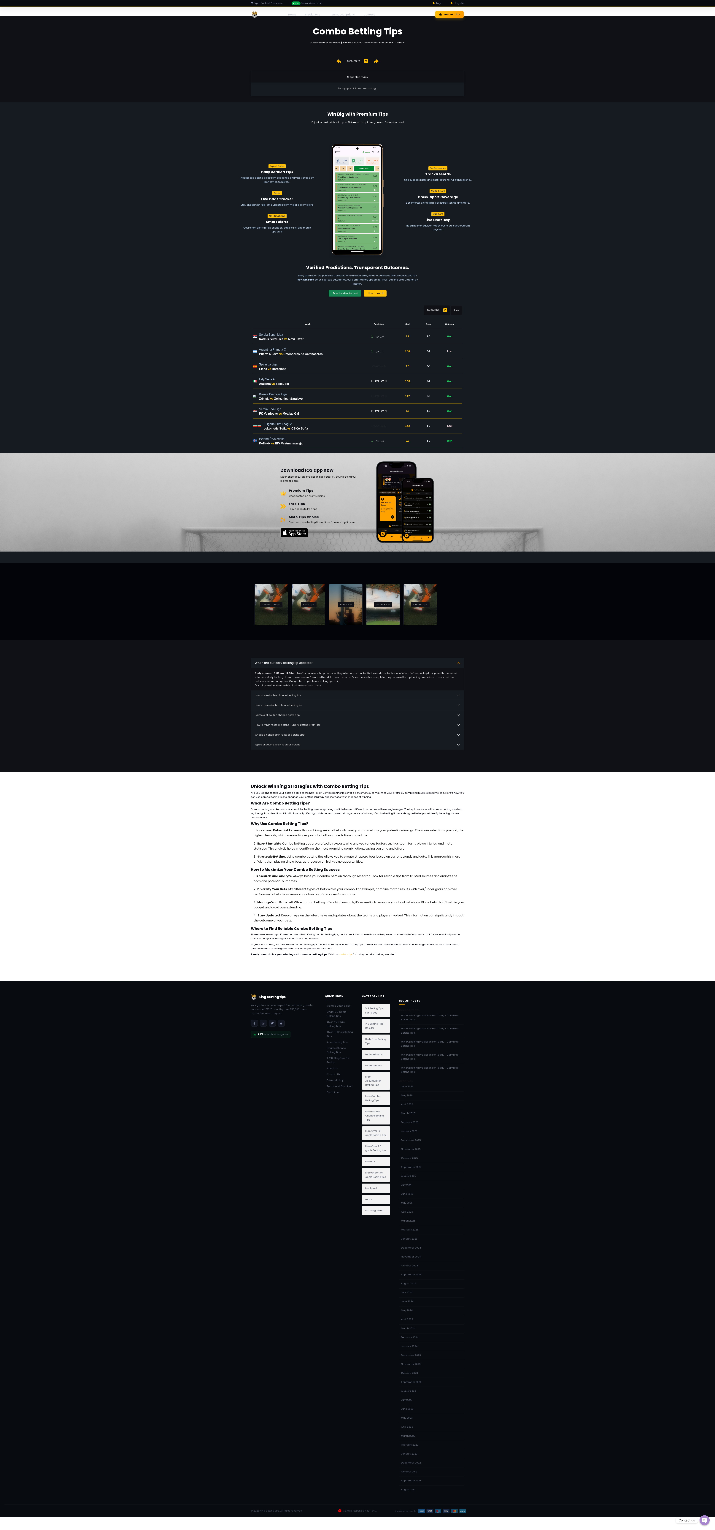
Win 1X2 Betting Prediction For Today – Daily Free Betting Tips (430, 1017)
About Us (332, 1068)
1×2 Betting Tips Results (374, 1026)
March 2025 (408, 1220)
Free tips (370, 1161)
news (368, 1199)
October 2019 (409, 1471)
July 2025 (406, 1185)
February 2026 (409, 1122)
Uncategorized (374, 1210)
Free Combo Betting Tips (373, 1098)
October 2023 (409, 1373)
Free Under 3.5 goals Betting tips (375, 1175)
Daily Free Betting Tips (375, 1041)
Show (456, 310)
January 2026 (409, 1131)
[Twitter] (272, 1023)
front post (371, 1188)
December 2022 (411, 1462)
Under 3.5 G (383, 604)
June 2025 (407, 1194)
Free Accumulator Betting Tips (373, 1081)
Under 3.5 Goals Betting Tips (336, 1014)
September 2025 (411, 1167)
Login (439, 3)
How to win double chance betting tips (278, 695)
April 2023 (407, 1427)
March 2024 (408, 1328)
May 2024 (407, 1310)
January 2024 (409, 1346)
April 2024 (407, 1319)
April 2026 (407, 1104)
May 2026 (407, 1095)
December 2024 (411, 1247)
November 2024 (411, 1256)
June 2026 (407, 1086)
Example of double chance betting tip (277, 715)
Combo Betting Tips (339, 1006)
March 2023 (408, 1436)
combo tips (345, 954)
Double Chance (271, 604)
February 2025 (409, 1229)
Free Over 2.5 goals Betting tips (375, 1148)
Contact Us (333, 1074)
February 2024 (410, 1337)
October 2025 (409, 1158)
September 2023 (411, 1382)
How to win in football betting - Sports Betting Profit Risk (287, 724)
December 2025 (411, 1140)
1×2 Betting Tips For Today (338, 1060)
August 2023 (408, 1391)
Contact (369, 14)
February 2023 (409, 1445)
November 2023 (411, 1364)
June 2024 (407, 1301)
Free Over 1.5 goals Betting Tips (376, 1133)
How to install (376, 293)
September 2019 (411, 1480)
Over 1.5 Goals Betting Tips (340, 1034)
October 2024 (409, 1265)
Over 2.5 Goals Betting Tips (336, 1024)
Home (292, 14)
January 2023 (409, 1453)
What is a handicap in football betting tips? (280, 734)
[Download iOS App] (281, 1023)
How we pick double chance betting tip (278, 705)
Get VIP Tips (452, 14)
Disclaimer (333, 1092)
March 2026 (408, 1113)
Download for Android (345, 293)
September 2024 (411, 1274)
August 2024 (408, 1283)
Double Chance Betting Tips (336, 1050)
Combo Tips (420, 604)
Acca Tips (308, 604)
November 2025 (411, 1149)
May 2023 (407, 1418)
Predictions (312, 14)
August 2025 (408, 1176)
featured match (374, 1054)
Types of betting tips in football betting (278, 744)
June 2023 (407, 1409)
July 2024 (406, 1292)
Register (459, 3)
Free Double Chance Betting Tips (374, 1116)
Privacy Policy (335, 1080)
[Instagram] (263, 1023)
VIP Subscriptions (343, 14)
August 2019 (408, 1489)
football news (373, 1065)
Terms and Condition (339, 1086)
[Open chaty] (705, 1520)
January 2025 (409, 1239)
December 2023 (411, 1355)
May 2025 (407, 1203)
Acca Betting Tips (337, 1042)
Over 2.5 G (346, 604)
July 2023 (406, 1400)
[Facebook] (254, 1023)
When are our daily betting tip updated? (284, 663)
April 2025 (407, 1212)
